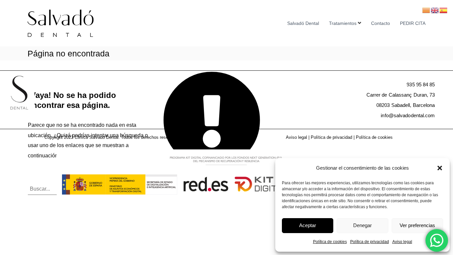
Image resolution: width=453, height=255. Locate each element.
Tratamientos (342, 23)
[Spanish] (443, 10)
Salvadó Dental (303, 23)
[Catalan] (426, 10)
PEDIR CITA (412, 23)
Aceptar (307, 225)
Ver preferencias (417, 225)
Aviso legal (402, 241)
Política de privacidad (369, 241)
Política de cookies (330, 241)
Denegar (362, 225)
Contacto (380, 23)
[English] (435, 10)
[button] (439, 168)
